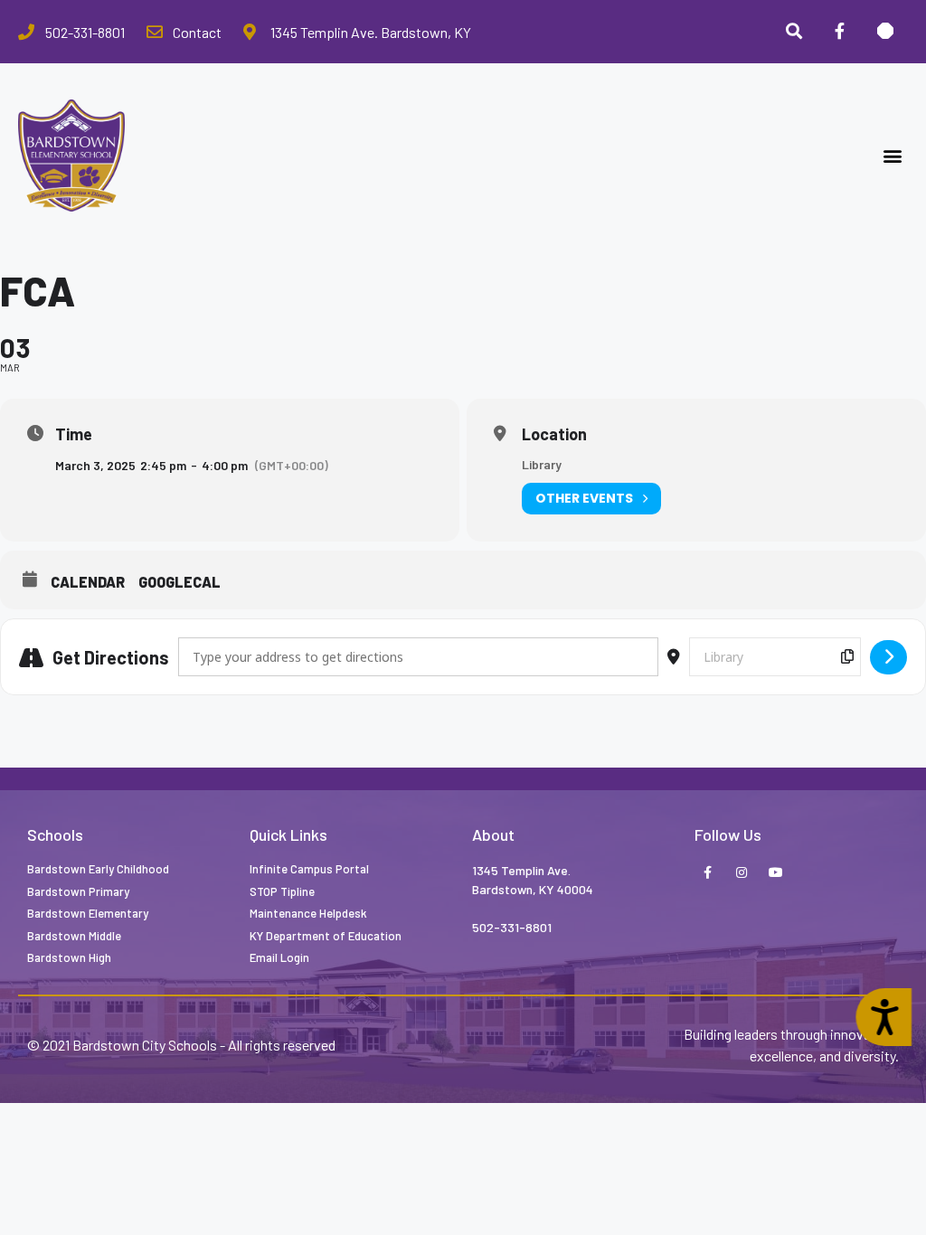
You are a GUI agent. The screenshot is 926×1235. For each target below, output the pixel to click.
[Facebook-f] (707, 873)
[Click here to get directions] (888, 657)
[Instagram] (741, 873)
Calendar (88, 581)
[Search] (794, 31)
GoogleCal (179, 581)
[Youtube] (776, 873)
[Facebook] (839, 31)
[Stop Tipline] (885, 31)
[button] (893, 156)
